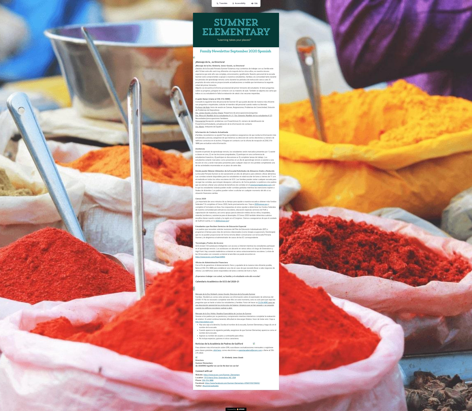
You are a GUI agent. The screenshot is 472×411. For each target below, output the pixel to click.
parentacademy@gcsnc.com (250, 350)
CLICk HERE (263, 302)
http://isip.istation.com (204, 322)
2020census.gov (261, 204)
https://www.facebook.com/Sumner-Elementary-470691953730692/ (232, 383)
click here (217, 350)
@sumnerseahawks (211, 386)
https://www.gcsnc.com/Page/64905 (210, 257)
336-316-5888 (207, 380)
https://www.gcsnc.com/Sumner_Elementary (222, 375)
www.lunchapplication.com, (261, 185)
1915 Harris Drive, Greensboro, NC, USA (220, 378)
